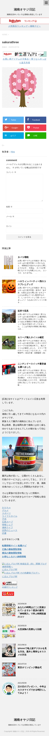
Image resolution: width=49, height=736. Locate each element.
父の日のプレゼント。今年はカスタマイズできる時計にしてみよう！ (32, 689)
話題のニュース (9, 530)
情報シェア (7, 524)
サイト (9, 226)
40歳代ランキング (10, 587)
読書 (4, 533)
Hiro (13, 152)
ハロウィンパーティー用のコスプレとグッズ (32, 283)
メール (10, 216)
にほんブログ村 (9, 569)
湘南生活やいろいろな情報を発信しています (24, 725)
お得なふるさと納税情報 (14, 556)
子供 (4, 519)
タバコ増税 (23, 257)
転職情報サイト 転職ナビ (14, 545)
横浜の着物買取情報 (12, 553)
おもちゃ (6, 507)
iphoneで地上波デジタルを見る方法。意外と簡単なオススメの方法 (32, 651)
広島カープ (7, 522)
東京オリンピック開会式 (30, 667)
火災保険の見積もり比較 (30, 629)
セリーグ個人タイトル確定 (31, 337)
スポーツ (6, 513)
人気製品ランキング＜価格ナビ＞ (24, 26)
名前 (9, 207)
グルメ (5, 510)
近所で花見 (23, 311)
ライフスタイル (9, 516)
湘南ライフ (7, 527)
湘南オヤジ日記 (24, 9)
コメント (11, 172)
